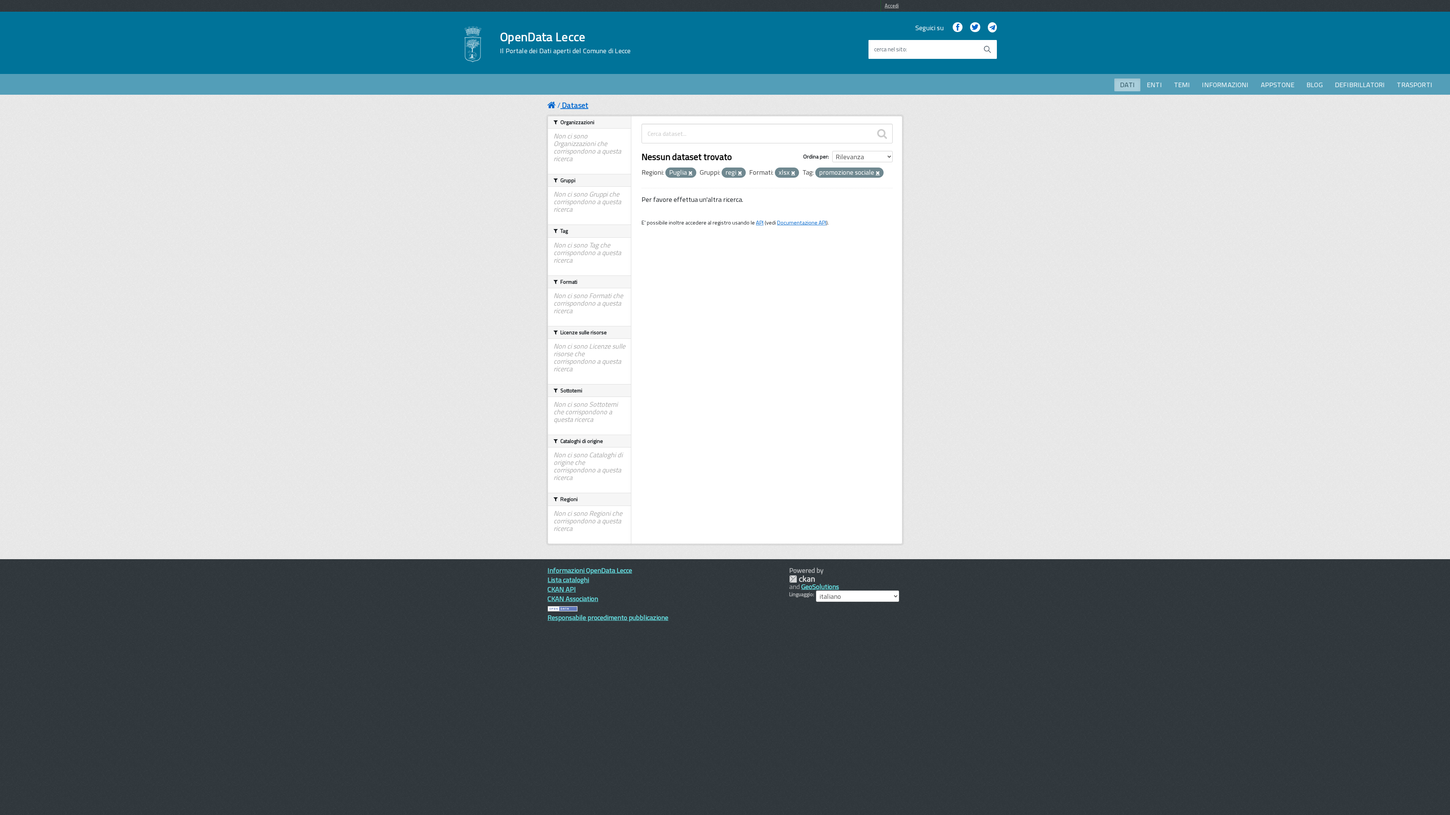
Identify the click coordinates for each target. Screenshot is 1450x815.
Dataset (575, 105)
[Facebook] (958, 28)
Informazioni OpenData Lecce (590, 570)
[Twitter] (975, 28)
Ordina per (815, 156)
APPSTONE (1277, 85)
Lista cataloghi (568, 580)
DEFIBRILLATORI (1360, 85)
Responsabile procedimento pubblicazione (608, 617)
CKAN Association (573, 599)
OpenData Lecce (565, 43)
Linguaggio (801, 594)
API (760, 222)
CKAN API (562, 589)
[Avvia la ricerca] (987, 49)
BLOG (1315, 85)
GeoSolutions (820, 586)
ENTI (1154, 85)
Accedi (892, 5)
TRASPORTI (1414, 85)
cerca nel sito (890, 49)
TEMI (1182, 85)
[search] (882, 133)
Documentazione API (801, 222)
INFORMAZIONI (1225, 85)
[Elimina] (690, 173)
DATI (1127, 85)
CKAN (802, 579)
